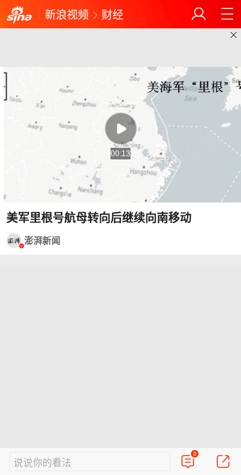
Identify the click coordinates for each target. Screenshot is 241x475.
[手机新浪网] (19, 15)
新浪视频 (67, 14)
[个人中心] (198, 14)
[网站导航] (227, 14)
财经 (112, 14)
